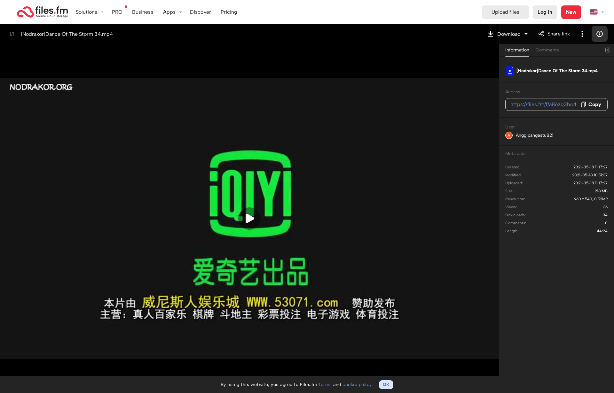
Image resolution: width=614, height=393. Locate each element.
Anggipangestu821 (534, 135)
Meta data (515, 153)
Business (143, 12)
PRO (117, 12)
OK (386, 384)
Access (512, 92)
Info (600, 34)
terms (325, 384)
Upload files (505, 12)
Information (517, 50)
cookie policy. (357, 384)
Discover (200, 12)
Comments (547, 50)
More (582, 34)
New (571, 12)
